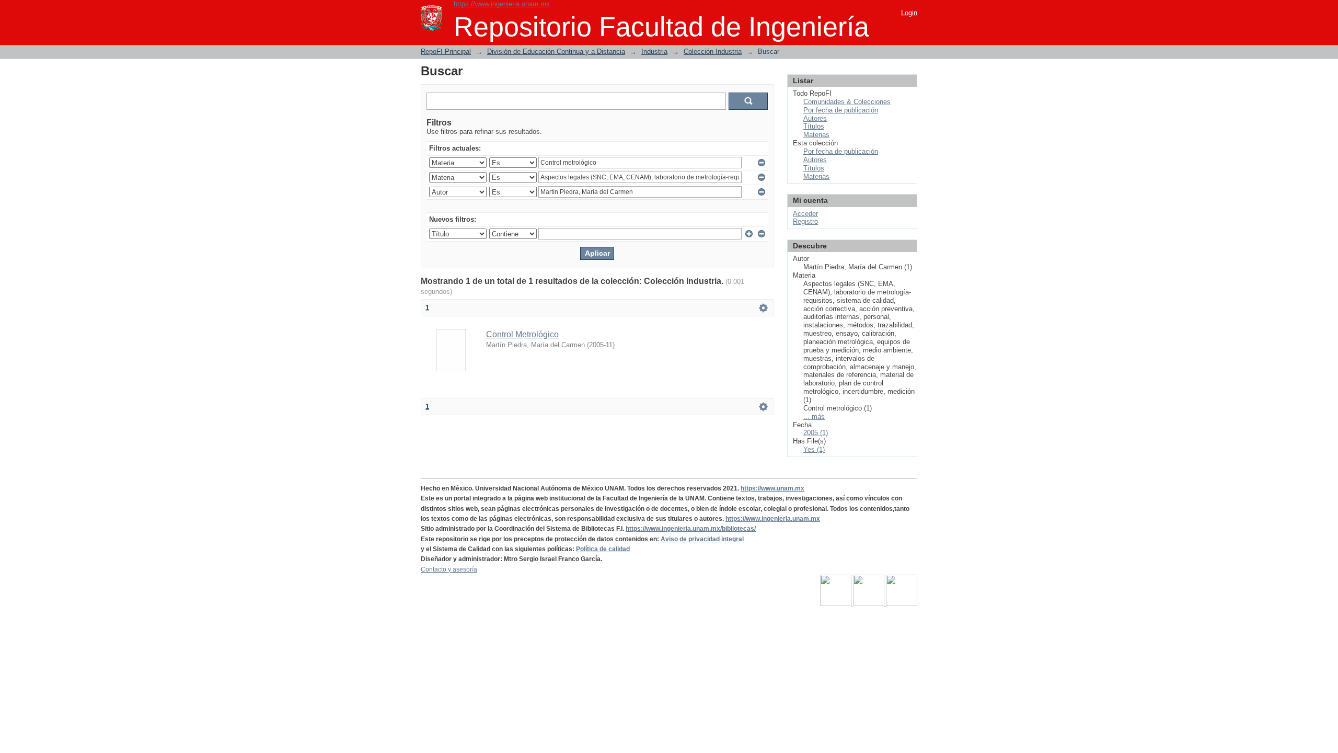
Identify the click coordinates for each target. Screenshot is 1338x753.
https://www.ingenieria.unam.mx (502, 4)
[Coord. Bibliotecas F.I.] (901, 604)
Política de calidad (603, 549)
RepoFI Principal (446, 51)
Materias (816, 135)
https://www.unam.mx (772, 488)
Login (909, 13)
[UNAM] (836, 604)
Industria (654, 51)
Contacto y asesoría (449, 569)
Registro (805, 221)
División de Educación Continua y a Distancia (556, 51)
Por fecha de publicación (840, 110)
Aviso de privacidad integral (702, 539)
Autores (815, 118)
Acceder (805, 214)
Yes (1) (814, 449)
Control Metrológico (522, 334)
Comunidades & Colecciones (847, 102)
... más (814, 416)
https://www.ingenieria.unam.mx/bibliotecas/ (691, 528)
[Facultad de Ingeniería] (869, 604)
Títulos (813, 126)
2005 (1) (815, 433)
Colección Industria (713, 51)
